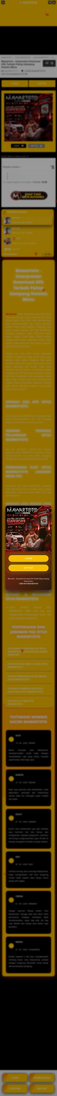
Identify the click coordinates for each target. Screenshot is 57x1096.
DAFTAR (28, 568)
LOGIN (28, 558)
